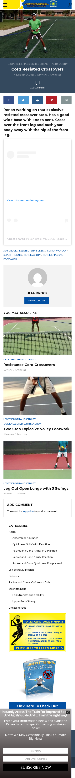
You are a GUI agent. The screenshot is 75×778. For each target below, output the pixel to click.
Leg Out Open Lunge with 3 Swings (35, 488)
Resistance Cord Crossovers (29, 365)
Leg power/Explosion (21, 63)
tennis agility (32, 254)
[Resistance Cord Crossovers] (37, 336)
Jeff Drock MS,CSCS (42, 238)
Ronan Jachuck (56, 250)
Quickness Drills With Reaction (22, 423)
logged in (28, 511)
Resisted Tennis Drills (32, 250)
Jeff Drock (10, 250)
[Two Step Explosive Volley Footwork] (37, 396)
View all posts (36, 300)
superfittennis (12, 254)
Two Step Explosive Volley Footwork (36, 429)
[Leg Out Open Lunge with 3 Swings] (37, 460)
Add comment (37, 88)
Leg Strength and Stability (51, 63)
